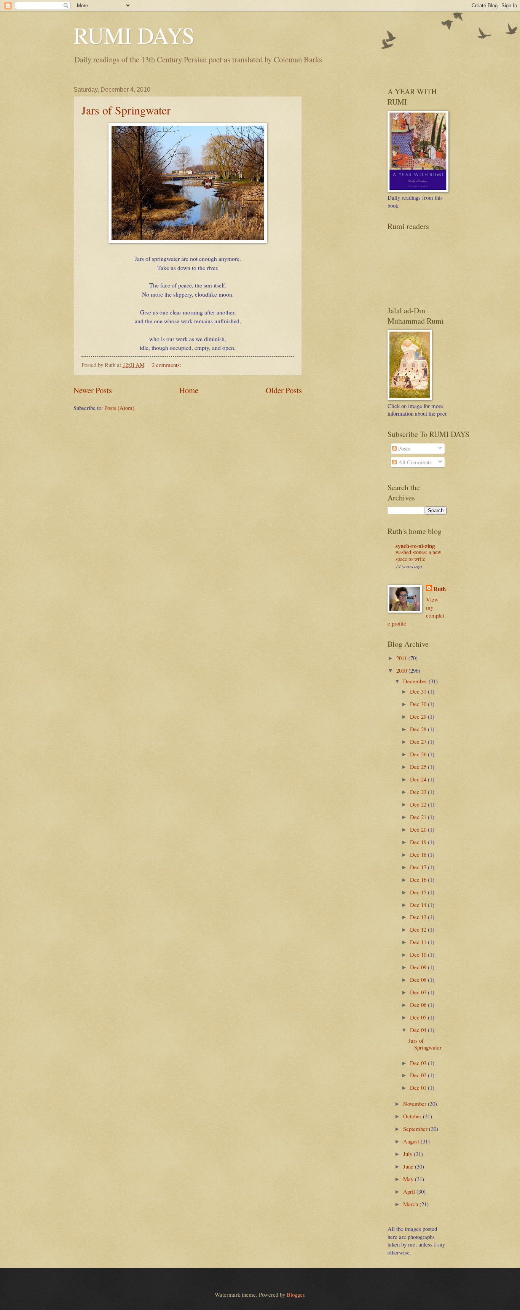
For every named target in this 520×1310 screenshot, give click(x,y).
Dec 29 (419, 716)
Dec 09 (419, 967)
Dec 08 (419, 979)
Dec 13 (419, 917)
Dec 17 (419, 867)
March (411, 1204)
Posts (403, 448)
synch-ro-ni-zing (415, 545)
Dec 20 (419, 829)
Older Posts (284, 390)
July (408, 1154)
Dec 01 (419, 1087)
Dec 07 (419, 992)
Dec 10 (419, 954)
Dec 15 (419, 892)
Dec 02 (419, 1075)
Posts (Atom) (119, 407)
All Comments (414, 462)
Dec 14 (419, 904)
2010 (402, 670)
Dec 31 (419, 691)
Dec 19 (419, 842)
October (413, 1116)
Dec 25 (419, 766)
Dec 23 (419, 792)
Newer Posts (92, 390)
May (409, 1179)
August (412, 1141)
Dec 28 (419, 729)
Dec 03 (419, 1063)
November (415, 1103)
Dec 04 (419, 1030)
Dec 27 (419, 741)
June (409, 1166)
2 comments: (167, 364)
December (416, 681)
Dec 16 (419, 879)
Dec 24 (419, 779)
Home (188, 390)
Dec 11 (419, 942)
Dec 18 (419, 854)
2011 (402, 658)
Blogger (295, 1294)
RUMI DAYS (134, 35)
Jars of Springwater (126, 110)
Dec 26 (419, 754)
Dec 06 (419, 1004)
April (409, 1191)
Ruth (440, 589)
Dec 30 (419, 704)
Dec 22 (419, 804)
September (416, 1128)
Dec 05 (419, 1017)
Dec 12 (419, 929)
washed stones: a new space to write (418, 555)
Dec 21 (419, 817)
